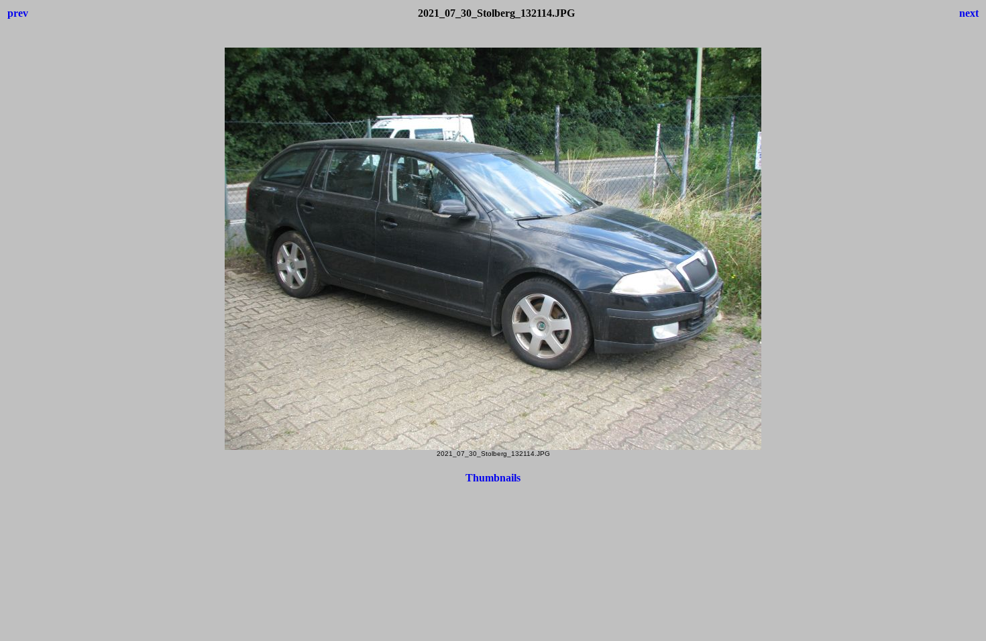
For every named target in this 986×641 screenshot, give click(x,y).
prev (17, 13)
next (969, 13)
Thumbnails (493, 477)
